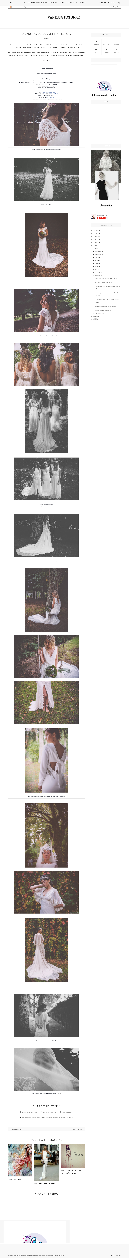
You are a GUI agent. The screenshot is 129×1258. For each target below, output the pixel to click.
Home (10, 3)
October (98, 275)
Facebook (96, 44)
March (97, 257)
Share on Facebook (29, 1112)
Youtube (53, 3)
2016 (95, 319)
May (96, 263)
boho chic (28, 1117)
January (97, 251)
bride (38, 1117)
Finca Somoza (50, 97)
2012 (95, 242)
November (98, 313)
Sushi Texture (14, 1179)
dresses (48, 1117)
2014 (95, 248)
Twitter (96, 52)
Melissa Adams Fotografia (48, 92)
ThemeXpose (25, 1255)
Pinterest (116, 52)
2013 (95, 245)
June (96, 266)
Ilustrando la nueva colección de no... (71, 1172)
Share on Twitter (49, 1112)
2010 (95, 236)
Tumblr (63, 3)
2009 (95, 233)
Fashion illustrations (31, 3)
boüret (34, 1117)
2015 (95, 316)
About (17, 3)
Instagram (73, 3)
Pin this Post (67, 1112)
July (96, 269)
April (96, 260)
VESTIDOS (69, 1117)
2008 (95, 230)
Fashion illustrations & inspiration (105, 306)
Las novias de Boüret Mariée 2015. (105, 282)
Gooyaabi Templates (45, 1255)
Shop (45, 3)
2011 (95, 239)
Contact (83, 3)
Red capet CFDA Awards (45, 1183)
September (98, 272)
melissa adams (55, 1117)
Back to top (115, 1255)
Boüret (58, 1093)
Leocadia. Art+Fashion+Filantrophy (106, 278)
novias (63, 1117)
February (98, 254)
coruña (43, 1117)
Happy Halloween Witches (103, 310)
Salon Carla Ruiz (53, 94)
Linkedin (106, 52)
